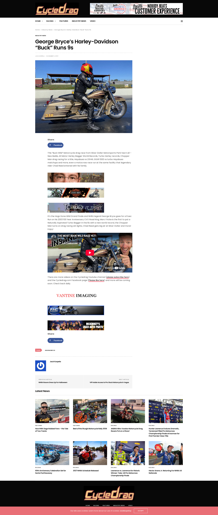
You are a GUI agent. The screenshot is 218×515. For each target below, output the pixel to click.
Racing (49, 21)
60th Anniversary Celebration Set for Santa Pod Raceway (50, 471)
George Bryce (50, 350)
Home (37, 21)
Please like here (96, 280)
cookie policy (125, 511)
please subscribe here (118, 277)
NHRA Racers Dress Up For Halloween (53, 382)
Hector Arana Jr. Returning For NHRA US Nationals (165, 471)
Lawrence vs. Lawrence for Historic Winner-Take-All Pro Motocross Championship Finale (125, 473)
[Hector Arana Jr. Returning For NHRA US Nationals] (166, 453)
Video (93, 21)
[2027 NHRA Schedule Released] (90, 453)
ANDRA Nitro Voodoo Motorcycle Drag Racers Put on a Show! (127, 429)
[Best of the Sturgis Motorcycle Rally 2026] (90, 411)
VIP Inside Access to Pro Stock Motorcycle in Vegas (109, 382)
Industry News (79, 21)
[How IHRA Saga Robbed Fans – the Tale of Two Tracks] (52, 411)
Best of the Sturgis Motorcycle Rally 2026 (90, 428)
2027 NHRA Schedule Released (86, 470)
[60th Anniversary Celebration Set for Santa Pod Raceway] (52, 453)
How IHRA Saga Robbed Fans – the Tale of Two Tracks (51, 429)
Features (63, 21)
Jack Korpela (40, 56)
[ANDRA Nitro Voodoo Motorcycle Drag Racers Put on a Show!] (128, 411)
